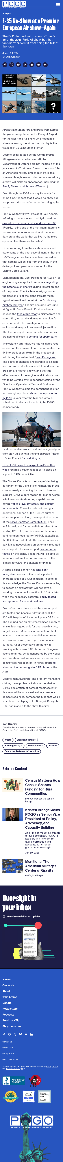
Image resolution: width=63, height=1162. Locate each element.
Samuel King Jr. (31, 458)
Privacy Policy (52, 1066)
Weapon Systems (26, 739)
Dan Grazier (9, 723)
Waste (8, 739)
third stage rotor (27, 313)
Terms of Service (13, 1068)
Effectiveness (35, 745)
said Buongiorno (46, 357)
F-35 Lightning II (13, 745)
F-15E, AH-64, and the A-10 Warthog (24, 186)
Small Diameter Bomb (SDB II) (28, 521)
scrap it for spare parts (43, 336)
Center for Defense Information (22, 751)
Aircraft (52, 745)
